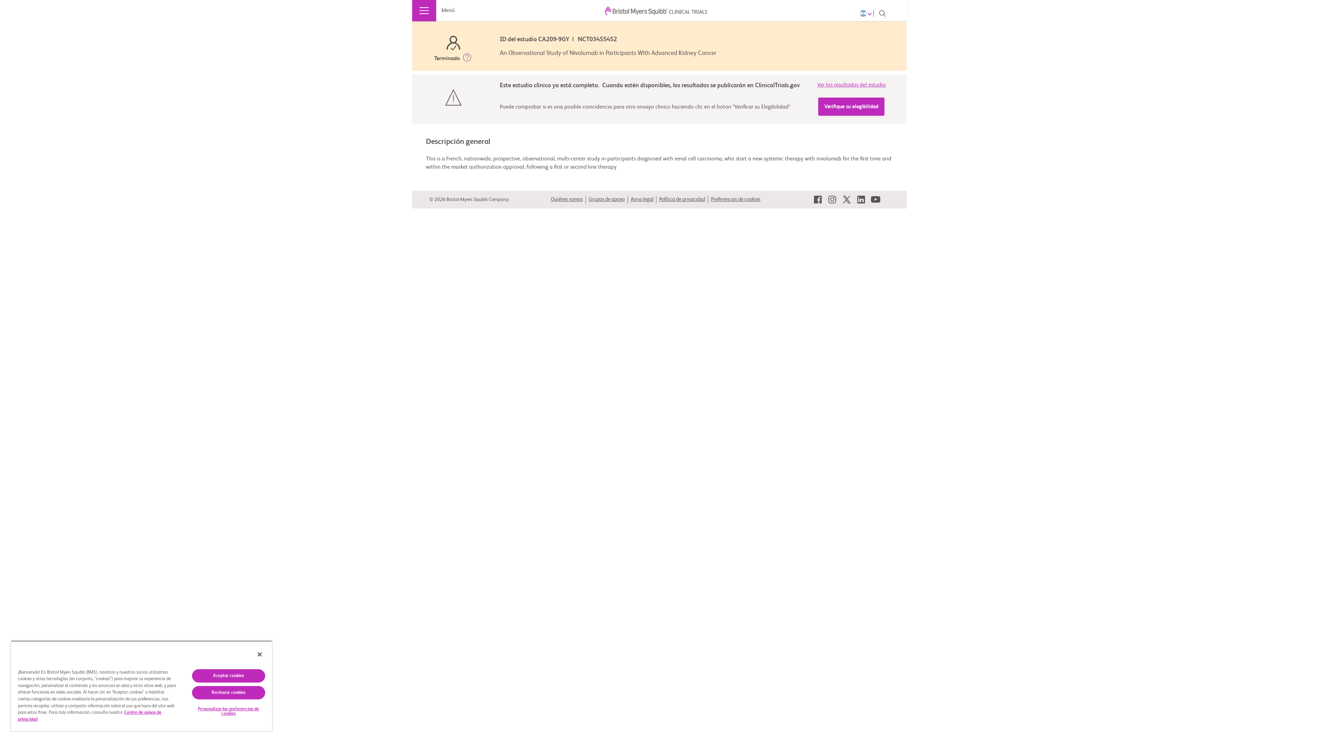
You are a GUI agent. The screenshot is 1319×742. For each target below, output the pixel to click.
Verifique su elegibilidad (851, 106)
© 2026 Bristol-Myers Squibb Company (469, 199)
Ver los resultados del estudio (851, 85)
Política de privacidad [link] (682, 199)
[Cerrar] (259, 654)
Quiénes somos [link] (567, 199)
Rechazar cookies (228, 692)
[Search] (882, 13)
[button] (467, 59)
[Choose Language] (867, 13)
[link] (818, 199)
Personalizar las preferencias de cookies (228, 711)
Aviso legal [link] (642, 199)
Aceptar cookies (228, 676)
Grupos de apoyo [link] (607, 199)
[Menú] (424, 10)
